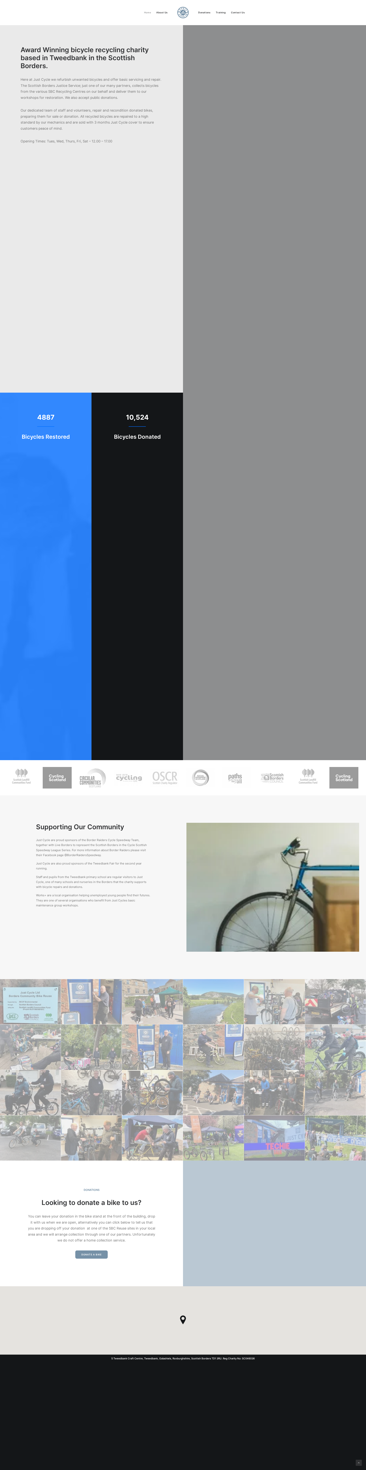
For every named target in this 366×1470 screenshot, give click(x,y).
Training (221, 12)
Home (147, 12)
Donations (204, 12)
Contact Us (238, 12)
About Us (162, 12)
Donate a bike (91, 1254)
